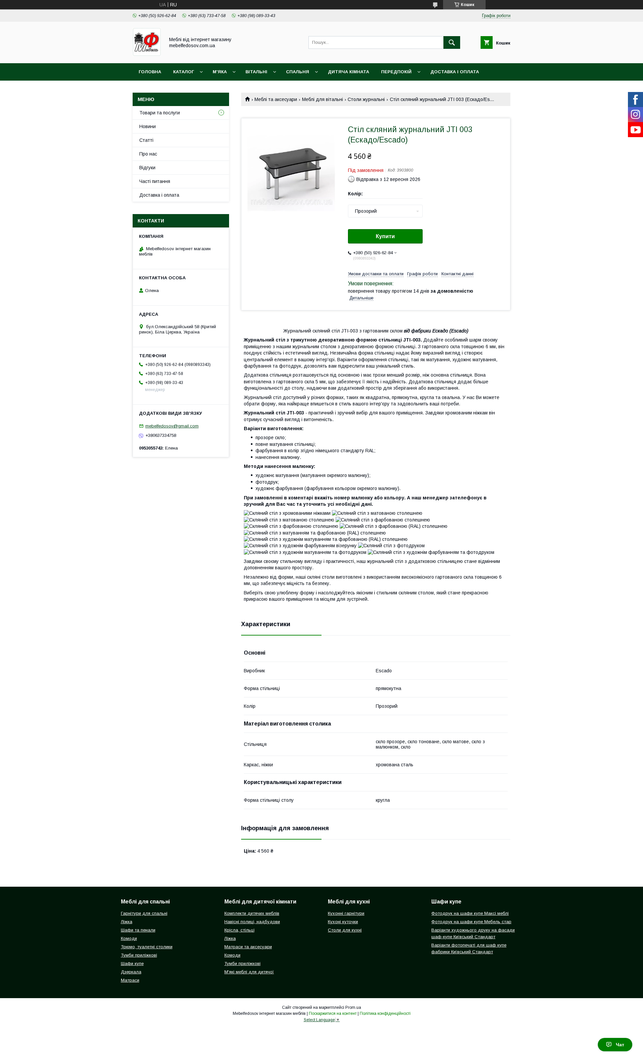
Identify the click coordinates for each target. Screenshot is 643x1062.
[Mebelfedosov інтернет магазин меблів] (147, 54)
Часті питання (154, 181)
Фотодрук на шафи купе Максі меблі (470, 913)
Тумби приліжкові (139, 955)
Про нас (148, 154)
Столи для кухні (345, 930)
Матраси (130, 980)
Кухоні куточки (343, 921)
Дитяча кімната (348, 71)
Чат (620, 1044)
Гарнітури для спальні (144, 913)
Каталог (183, 71)
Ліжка (126, 921)
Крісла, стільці (239, 930)
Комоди (129, 938)
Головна (150, 71)
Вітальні (256, 71)
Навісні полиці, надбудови (252, 921)
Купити (385, 236)
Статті (146, 140)
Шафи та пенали (138, 930)
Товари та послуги (159, 112)
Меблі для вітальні (322, 99)
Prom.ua (353, 1007)
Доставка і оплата (454, 71)
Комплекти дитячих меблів (251, 913)
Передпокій (396, 71)
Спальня (297, 71)
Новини (147, 126)
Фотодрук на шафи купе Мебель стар (471, 921)
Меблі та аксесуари (276, 99)
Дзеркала (131, 971)
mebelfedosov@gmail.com (172, 425)
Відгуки (147, 167)
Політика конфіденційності (385, 1013)
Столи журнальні (366, 99)
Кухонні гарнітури (346, 913)
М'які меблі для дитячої (249, 971)
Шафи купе (132, 963)
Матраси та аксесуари (248, 946)
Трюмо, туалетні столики (146, 946)
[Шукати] (451, 42)
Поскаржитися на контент (333, 1013)
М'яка (220, 71)
